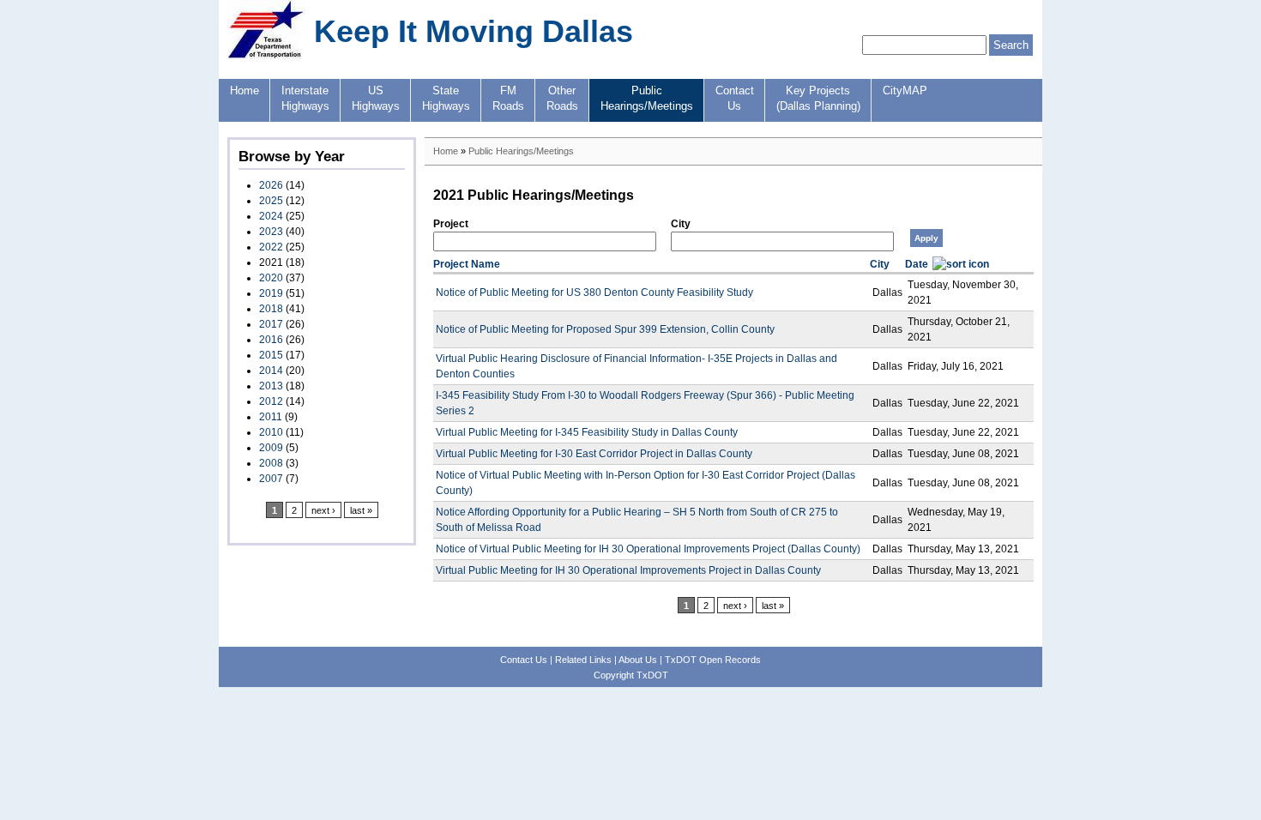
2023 (271, 232)
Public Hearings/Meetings (521, 151)
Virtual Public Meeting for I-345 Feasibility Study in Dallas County (587, 432)
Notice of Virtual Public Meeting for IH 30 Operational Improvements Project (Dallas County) (648, 549)
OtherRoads (562, 98)
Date (916, 264)
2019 (271, 293)
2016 (271, 340)
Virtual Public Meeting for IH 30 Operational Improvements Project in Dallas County (628, 570)
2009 (271, 448)
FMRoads (508, 98)
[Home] (266, 56)
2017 (271, 324)
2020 (271, 278)
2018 (271, 309)
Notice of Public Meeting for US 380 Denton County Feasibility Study (594, 292)
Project (450, 224)
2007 (271, 479)
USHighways (376, 98)
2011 (270, 417)
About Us (637, 659)
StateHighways (446, 98)
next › (323, 510)
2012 (271, 401)
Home (244, 91)
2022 (271, 247)
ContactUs (734, 98)
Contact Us (523, 659)
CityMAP (905, 91)
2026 (271, 185)
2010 (271, 432)
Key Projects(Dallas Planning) (818, 98)
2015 (271, 355)
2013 (271, 386)
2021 (271, 262)
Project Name (466, 264)
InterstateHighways (305, 98)
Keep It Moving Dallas (473, 31)
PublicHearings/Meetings (646, 98)
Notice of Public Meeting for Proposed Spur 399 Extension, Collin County (605, 329)
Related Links (583, 659)
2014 (271, 371)
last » (361, 510)
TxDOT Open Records (713, 659)
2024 (271, 216)
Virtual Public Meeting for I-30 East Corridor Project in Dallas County (594, 454)
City (681, 224)
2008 (271, 463)
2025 (271, 201)
